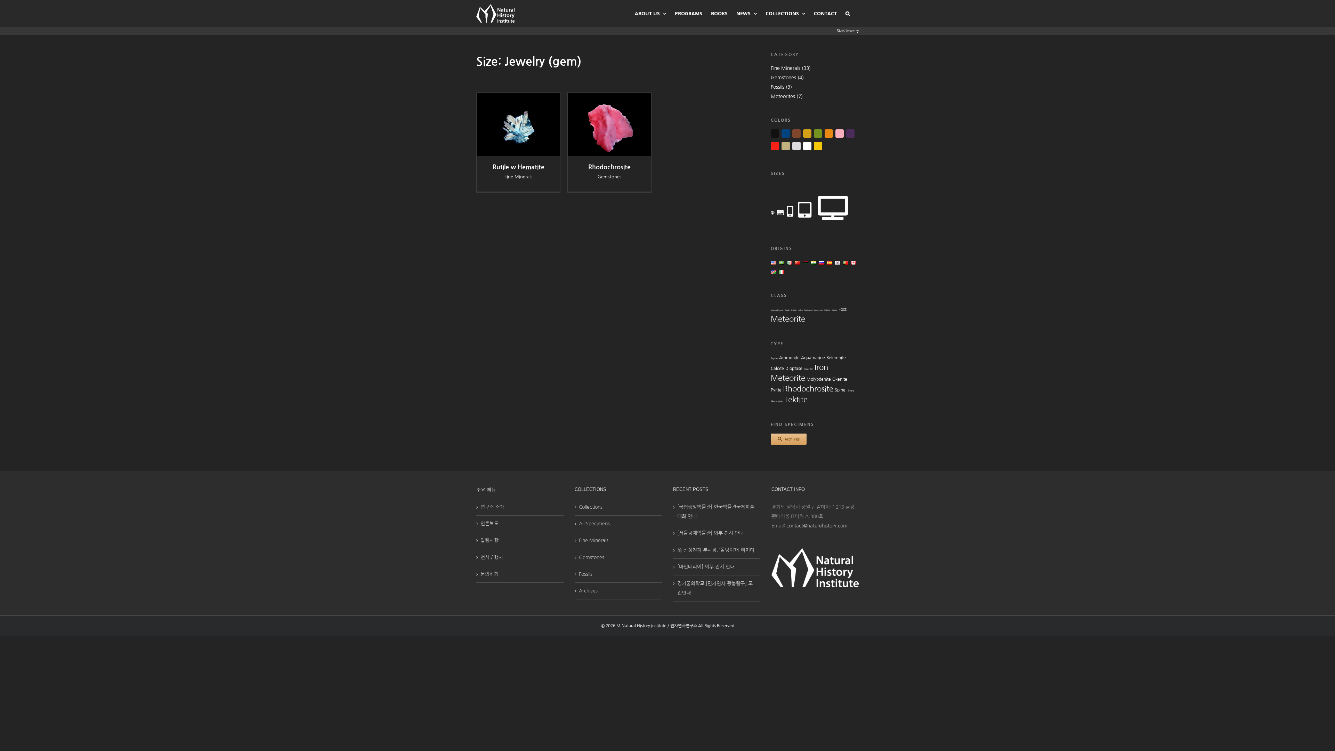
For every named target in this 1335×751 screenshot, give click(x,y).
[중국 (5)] (797, 262)
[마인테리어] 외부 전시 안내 (706, 566)
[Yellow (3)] (818, 146)
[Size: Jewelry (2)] (773, 213)
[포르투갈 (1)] (845, 262)
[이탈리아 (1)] (781, 272)
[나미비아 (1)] (773, 272)
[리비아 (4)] (805, 262)
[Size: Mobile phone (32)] (790, 210)
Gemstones (610, 177)
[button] (848, 13)
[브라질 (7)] (781, 262)
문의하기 (489, 574)
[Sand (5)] (786, 146)
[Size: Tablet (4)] (804, 209)
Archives (588, 590)
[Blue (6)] (786, 133)
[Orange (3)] (829, 133)
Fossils (585, 574)
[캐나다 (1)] (853, 262)
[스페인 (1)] (829, 262)
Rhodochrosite (609, 167)
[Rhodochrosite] (609, 97)
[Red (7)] (775, 146)
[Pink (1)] (839, 133)
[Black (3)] (775, 133)
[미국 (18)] (773, 262)
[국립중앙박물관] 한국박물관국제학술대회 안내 (715, 511)
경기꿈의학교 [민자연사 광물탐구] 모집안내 (715, 588)
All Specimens (594, 523)
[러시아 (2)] (821, 262)
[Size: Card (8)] (780, 212)
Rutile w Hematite (518, 167)
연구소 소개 (492, 506)
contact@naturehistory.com (817, 525)
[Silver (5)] (796, 146)
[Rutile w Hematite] (518, 97)
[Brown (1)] (796, 133)
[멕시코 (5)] (789, 262)
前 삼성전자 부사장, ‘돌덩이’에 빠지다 (715, 550)
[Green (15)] (818, 133)
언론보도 (489, 523)
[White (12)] (807, 146)
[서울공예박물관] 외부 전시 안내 (710, 533)
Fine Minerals (518, 177)
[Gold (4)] (807, 133)
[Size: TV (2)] (833, 206)
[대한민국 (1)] (837, 262)
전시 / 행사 (491, 557)
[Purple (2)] (850, 133)
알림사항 (489, 540)
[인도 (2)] (813, 262)
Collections (590, 506)
